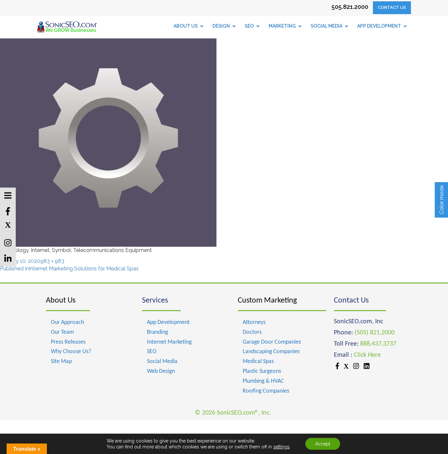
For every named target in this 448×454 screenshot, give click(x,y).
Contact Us (392, 7)
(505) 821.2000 (375, 332)
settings (281, 446)
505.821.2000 (350, 6)
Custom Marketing (267, 301)
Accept (322, 443)
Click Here (367, 355)
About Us (60, 301)
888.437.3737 (378, 344)
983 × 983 (52, 261)
